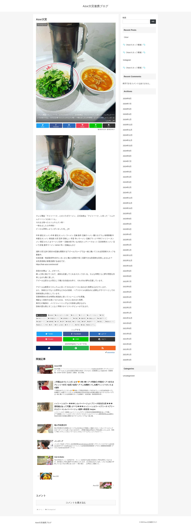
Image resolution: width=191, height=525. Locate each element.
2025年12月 (128, 125)
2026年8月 (127, 99)
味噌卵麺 (50, 321)
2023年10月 (128, 208)
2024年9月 (127, 151)
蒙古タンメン (110, 321)
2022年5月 (127, 292)
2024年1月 (127, 193)
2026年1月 (127, 119)
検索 (124, 18)
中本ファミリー (42, 318)
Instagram (127, 60)
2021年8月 (127, 328)
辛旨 (78, 325)
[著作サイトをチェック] (49, 348)
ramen (51, 315)
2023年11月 (127, 203)
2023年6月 (127, 224)
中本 (102, 315)
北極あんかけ (92, 318)
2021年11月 (127, 318)
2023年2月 (127, 245)
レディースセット (93, 315)
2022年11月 (127, 261)
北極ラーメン (41, 321)
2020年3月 (127, 360)
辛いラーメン (70, 325)
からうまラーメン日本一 (63, 315)
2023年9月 (127, 214)
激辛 (84, 321)
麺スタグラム (91, 325)
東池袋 (69, 321)
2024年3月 (127, 182)
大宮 (57, 321)
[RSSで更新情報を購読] (103, 348)
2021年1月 (127, 355)
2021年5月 (127, 334)
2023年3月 (127, 240)
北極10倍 (83, 318)
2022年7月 (127, 281)
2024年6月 (127, 166)
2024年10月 (128, 146)
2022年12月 (128, 255)
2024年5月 (127, 172)
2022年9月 (127, 271)
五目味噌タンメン (67, 318)
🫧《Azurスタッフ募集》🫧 (134, 45)
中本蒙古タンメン (54, 318)
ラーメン (83, 315)
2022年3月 (127, 302)
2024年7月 (127, 161)
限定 (84, 325)
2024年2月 (127, 187)
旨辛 (63, 321)
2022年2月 (127, 308)
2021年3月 (127, 344)
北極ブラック (102, 318)
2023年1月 (127, 250)
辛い (52, 325)
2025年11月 (127, 130)
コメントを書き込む (76, 502)
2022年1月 (127, 313)
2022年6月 (127, 287)
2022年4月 (127, 297)
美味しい (101, 321)
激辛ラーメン (92, 321)
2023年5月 (127, 229)
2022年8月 (127, 276)
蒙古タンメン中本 (43, 325)
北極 (76, 318)
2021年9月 (127, 323)
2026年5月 (127, 109)
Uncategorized (42, 315)
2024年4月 (127, 177)
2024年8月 (127, 156)
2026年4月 (127, 114)
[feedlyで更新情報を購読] (76, 348)
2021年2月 (127, 349)
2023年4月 (127, 234)
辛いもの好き (59, 325)
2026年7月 (127, 104)
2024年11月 (127, 140)
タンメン (75, 315)
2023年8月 (127, 219)
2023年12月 (128, 198)
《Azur (125, 37)
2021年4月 (127, 339)
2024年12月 (128, 135)
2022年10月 (128, 266)
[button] (109, 125)
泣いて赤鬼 (77, 321)
